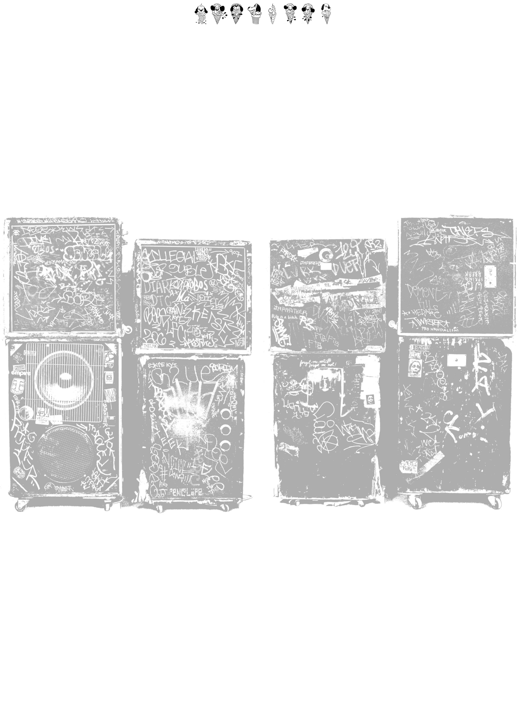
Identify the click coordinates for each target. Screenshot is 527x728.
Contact (219, 27)
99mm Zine (254, 27)
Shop (308, 27)
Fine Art (272, 27)
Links (326, 27)
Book (290, 27)
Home (201, 27)
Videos (236, 27)
